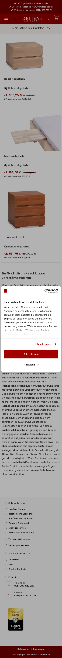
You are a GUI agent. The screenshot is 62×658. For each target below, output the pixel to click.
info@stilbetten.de (25, 595)
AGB (11, 564)
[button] (6, 18)
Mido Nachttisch (14, 156)
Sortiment (14, 559)
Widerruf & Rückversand (21, 532)
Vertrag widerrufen (19, 545)
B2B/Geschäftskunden (20, 518)
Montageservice (17, 527)
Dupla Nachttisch (14, 79)
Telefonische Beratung (20, 513)
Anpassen (29, 364)
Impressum (39, 649)
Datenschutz (24, 649)
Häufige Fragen (17, 509)
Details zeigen (44, 343)
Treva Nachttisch (14, 237)
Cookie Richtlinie (17, 569)
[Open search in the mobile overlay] (47, 18)
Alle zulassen (31, 354)
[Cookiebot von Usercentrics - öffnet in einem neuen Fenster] (44, 291)
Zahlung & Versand (19, 523)
